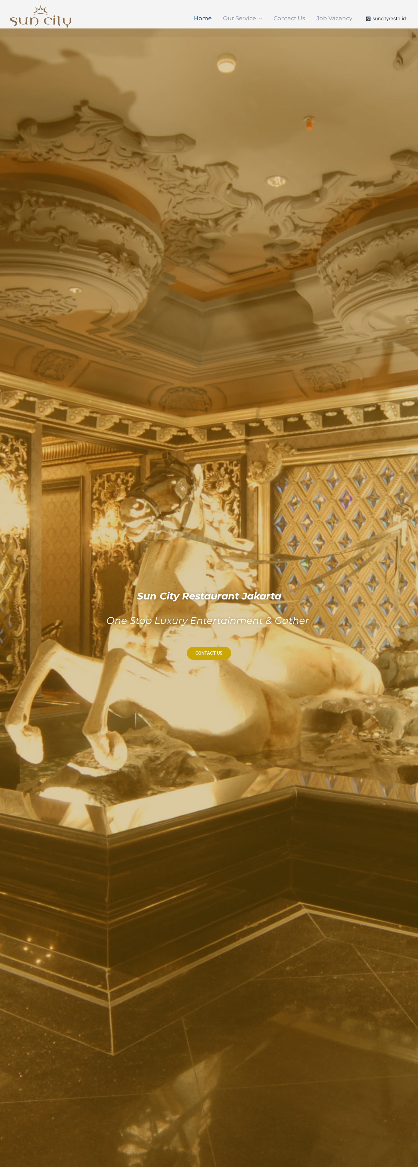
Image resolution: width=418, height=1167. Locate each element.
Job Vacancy (334, 18)
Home (203, 18)
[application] (259, 18)
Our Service (239, 18)
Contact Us (289, 18)
